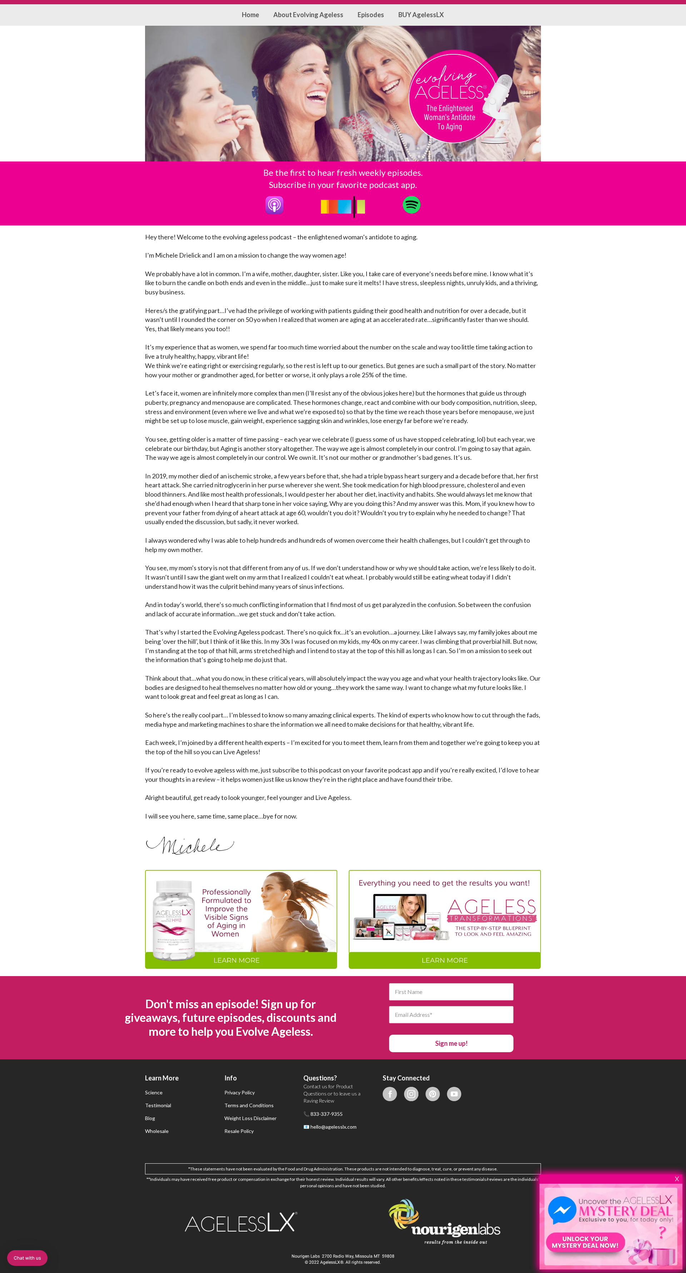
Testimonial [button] (158, 1105)
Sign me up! (451, 1043)
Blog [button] (150, 1118)
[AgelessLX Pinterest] (433, 1093)
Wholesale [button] (157, 1131)
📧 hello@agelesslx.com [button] (330, 1127)
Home (250, 15)
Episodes (371, 15)
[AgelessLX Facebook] (390, 1093)
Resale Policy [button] (239, 1131)
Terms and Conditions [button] (249, 1105)
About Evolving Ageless (308, 15)
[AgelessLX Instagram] (411, 1093)
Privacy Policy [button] (239, 1092)
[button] (390, 1124)
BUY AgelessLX (421, 15)
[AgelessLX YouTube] (454, 1093)
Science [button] (154, 1092)
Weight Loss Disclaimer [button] (250, 1118)
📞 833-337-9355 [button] (323, 1114)
